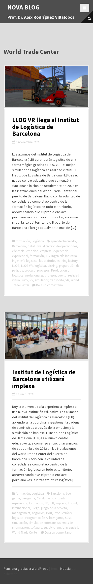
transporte (57, 280)
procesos (43, 270)
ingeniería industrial (64, 256)
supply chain (52, 527)
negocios (38, 513)
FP (46, 503)
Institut (72, 503)
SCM (68, 518)
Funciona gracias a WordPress (26, 568)
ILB (48, 256)
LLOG (15, 266)
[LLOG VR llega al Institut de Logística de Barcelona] (46, 86)
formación (23, 241)
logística (40, 266)
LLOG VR (27, 266)
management (21, 513)
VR (67, 280)
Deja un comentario (49, 285)
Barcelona (19, 246)
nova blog (23, 7)
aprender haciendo (63, 241)
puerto (62, 275)
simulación (19, 523)
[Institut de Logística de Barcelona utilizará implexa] (46, 335)
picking (52, 266)
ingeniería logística (24, 261)
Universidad (70, 527)
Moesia (65, 568)
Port (49, 513)
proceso (30, 270)
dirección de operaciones (60, 246)
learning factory (67, 261)
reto (25, 280)
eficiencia (18, 251)
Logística (38, 241)
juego (35, 508)
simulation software (42, 523)
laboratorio (47, 261)
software (36, 527)
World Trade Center (25, 532)
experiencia (60, 251)
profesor (50, 275)
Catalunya (34, 246)
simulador (41, 280)
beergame (28, 498)
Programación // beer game (44, 518)
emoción (32, 251)
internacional (21, 508)
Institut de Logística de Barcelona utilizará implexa (43, 379)
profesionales (34, 275)
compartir (58, 498)
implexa (61, 503)
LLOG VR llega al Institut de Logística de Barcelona (45, 127)
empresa (46, 251)
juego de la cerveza (54, 508)
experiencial (20, 256)
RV (31, 280)
